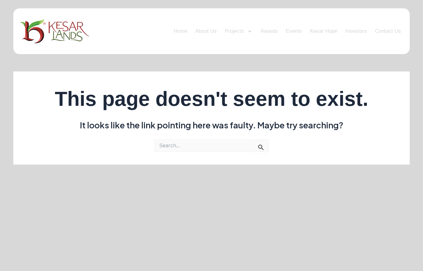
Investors (356, 31)
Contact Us (388, 31)
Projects (234, 31)
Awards (269, 31)
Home (180, 31)
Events (294, 31)
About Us (206, 31)
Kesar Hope (323, 31)
